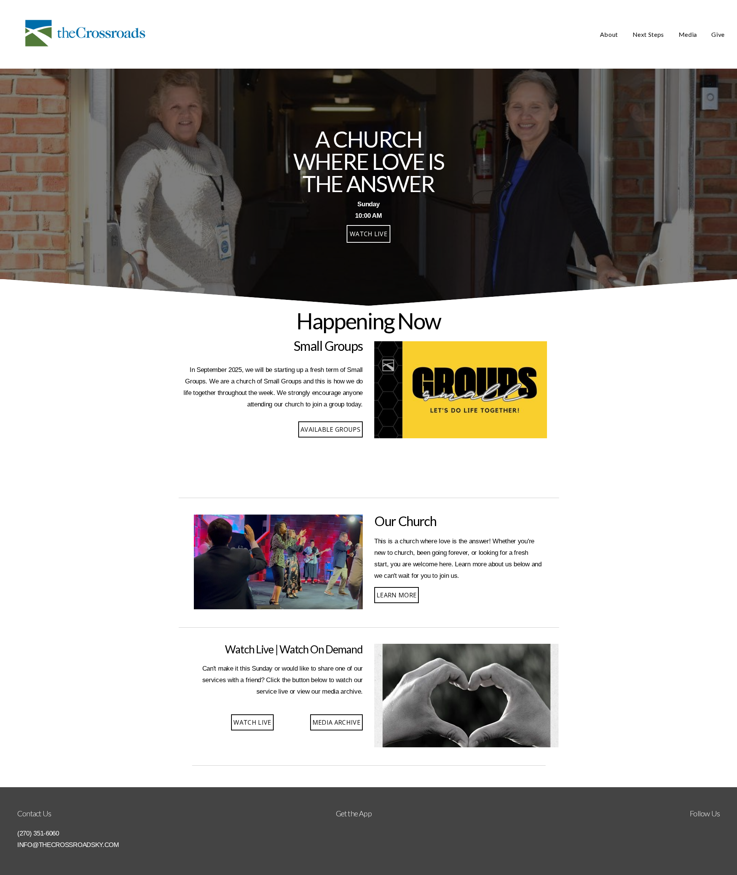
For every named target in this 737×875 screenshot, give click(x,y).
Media (689, 34)
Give (718, 34)
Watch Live (252, 722)
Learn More (396, 595)
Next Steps (649, 34)
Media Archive (336, 722)
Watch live (368, 234)
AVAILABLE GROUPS (330, 429)
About (610, 34)
